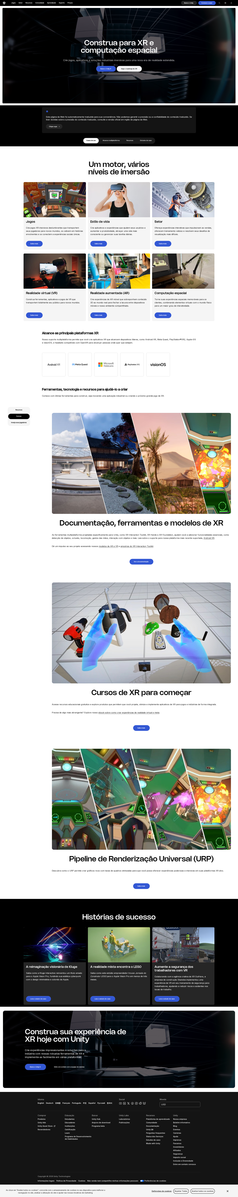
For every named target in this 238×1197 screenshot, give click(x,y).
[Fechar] (227, 1191)
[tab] (91, 140)
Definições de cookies (162, 1191)
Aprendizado (51, 3)
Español (92, 1103)
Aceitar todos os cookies (203, 1191)
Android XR (209, 538)
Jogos (13, 3)
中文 (85, 1103)
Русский (101, 1103)
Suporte (62, 3)
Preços (70, 3)
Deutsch (49, 1103)
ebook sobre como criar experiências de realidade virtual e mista (128, 712)
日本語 (57, 1103)
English (41, 1103)
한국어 (109, 1103)
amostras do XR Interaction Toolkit (136, 546)
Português (76, 1103)
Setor (21, 3)
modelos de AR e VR (108, 546)
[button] (189, 3)
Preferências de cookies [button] (155, 1181)
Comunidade (39, 3)
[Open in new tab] (54, 1126)
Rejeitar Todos (181, 1191)
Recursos (29, 3)
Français (66, 1103)
